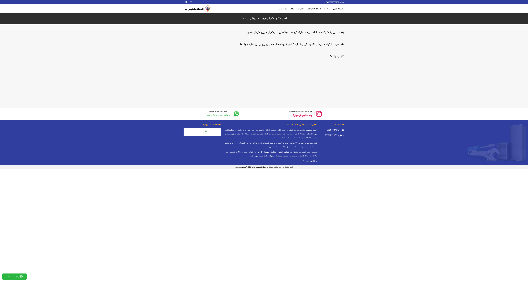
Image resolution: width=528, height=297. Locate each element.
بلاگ (292, 9)
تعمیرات (300, 9)
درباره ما (327, 9)
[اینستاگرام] (186, 2)
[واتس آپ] (191, 2)
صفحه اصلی (338, 9)
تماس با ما (283, 9)
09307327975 (333, 2)
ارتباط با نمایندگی (314, 9)
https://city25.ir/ (310, 161)
